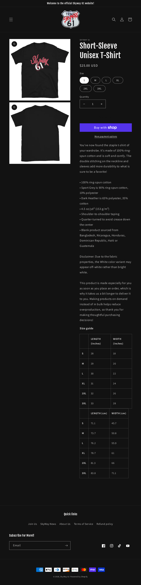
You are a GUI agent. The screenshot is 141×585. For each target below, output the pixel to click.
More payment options (106, 136)
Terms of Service (83, 524)
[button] (11, 19)
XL (117, 80)
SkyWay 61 (65, 576)
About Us (64, 524)
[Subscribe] (66, 545)
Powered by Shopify (79, 576)
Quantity (84, 96)
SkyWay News (48, 524)
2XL (86, 88)
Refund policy (105, 524)
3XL (99, 88)
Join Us (32, 524)
